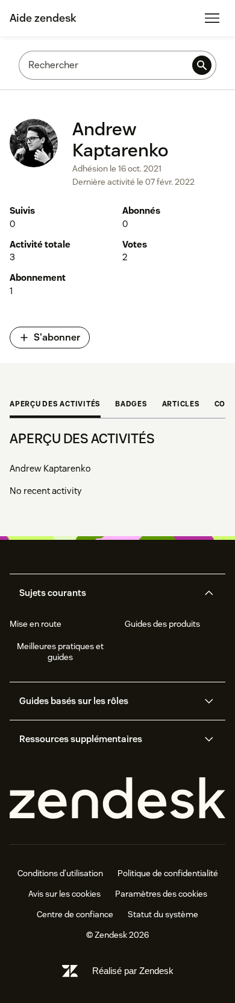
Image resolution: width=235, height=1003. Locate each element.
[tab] (55, 405)
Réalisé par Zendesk (133, 970)
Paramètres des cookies (161, 893)
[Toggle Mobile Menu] (212, 18)
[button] (107, 593)
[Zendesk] (117, 798)
